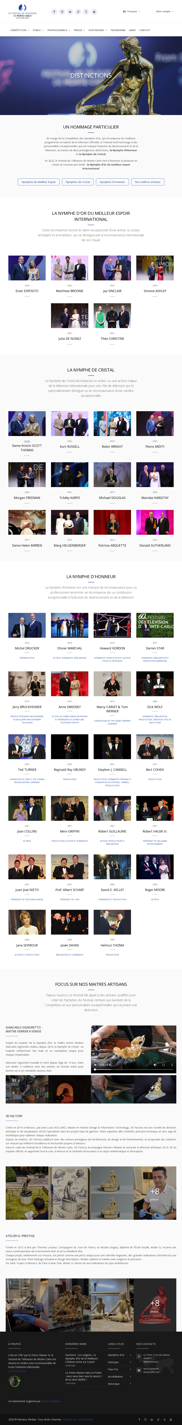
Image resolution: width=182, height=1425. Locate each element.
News (132, 30)
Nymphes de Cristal (78, 182)
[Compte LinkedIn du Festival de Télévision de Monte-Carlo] (152, 1419)
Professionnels (57, 30)
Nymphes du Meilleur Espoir (39, 182)
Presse (78, 30)
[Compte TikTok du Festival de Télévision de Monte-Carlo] (158, 1419)
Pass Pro (113, 1369)
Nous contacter (151, 1368)
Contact (145, 30)
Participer (113, 1362)
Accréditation (115, 1376)
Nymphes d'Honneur (112, 182)
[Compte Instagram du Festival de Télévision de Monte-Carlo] (145, 1419)
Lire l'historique (17, 1371)
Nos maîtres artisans (147, 182)
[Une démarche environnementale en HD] (14, 1382)
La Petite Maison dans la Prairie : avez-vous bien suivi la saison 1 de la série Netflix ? (83, 1376)
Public (37, 30)
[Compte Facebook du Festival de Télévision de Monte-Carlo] (139, 1419)
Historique (114, 1383)
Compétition (18, 30)
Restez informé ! (151, 1372)
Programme (118, 30)
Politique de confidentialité (78, 1419)
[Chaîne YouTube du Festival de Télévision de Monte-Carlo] (171, 1419)
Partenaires (96, 30)
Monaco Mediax (50, 1401)
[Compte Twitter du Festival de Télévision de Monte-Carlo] (164, 1419)
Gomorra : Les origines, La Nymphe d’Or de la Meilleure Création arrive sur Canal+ (81, 1358)
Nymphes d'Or (116, 1355)
